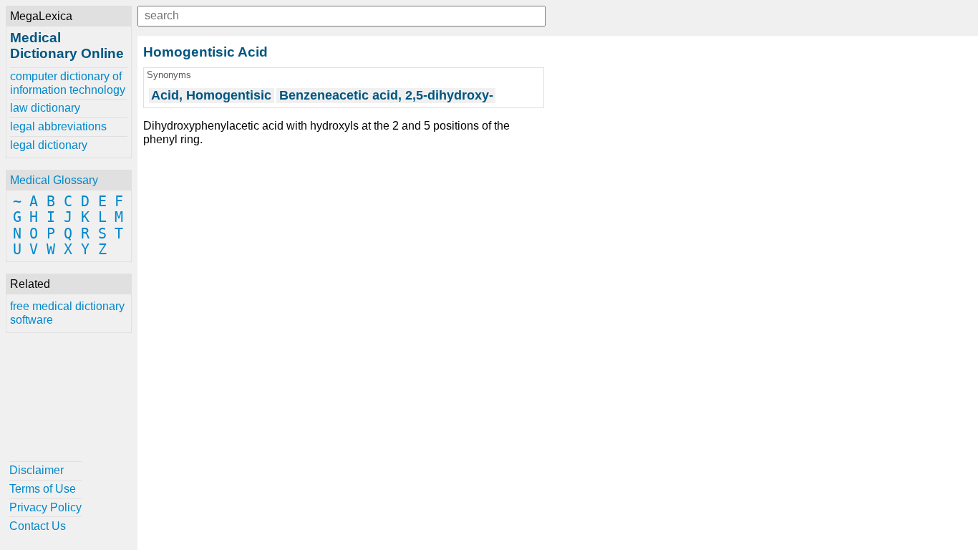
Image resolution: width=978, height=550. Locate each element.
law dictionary (45, 108)
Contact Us (37, 526)
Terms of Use (42, 489)
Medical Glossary (54, 180)
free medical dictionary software (67, 312)
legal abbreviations (58, 126)
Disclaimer (36, 470)
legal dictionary (48, 145)
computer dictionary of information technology (67, 82)
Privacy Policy (45, 507)
